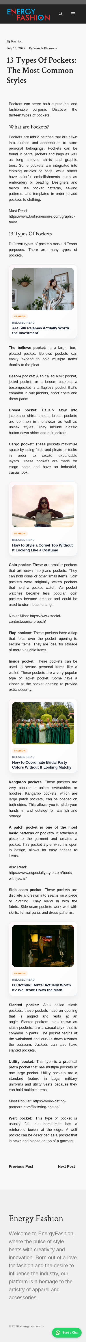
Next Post (66, 1166)
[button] (60, 14)
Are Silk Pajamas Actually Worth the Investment (40, 330)
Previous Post (21, 1166)
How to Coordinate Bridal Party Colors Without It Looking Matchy (41, 764)
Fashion (16, 41)
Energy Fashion (36, 1218)
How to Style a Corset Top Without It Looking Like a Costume (42, 547)
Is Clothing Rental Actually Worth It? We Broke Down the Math (41, 987)
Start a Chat (70, 1332)
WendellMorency (45, 48)
